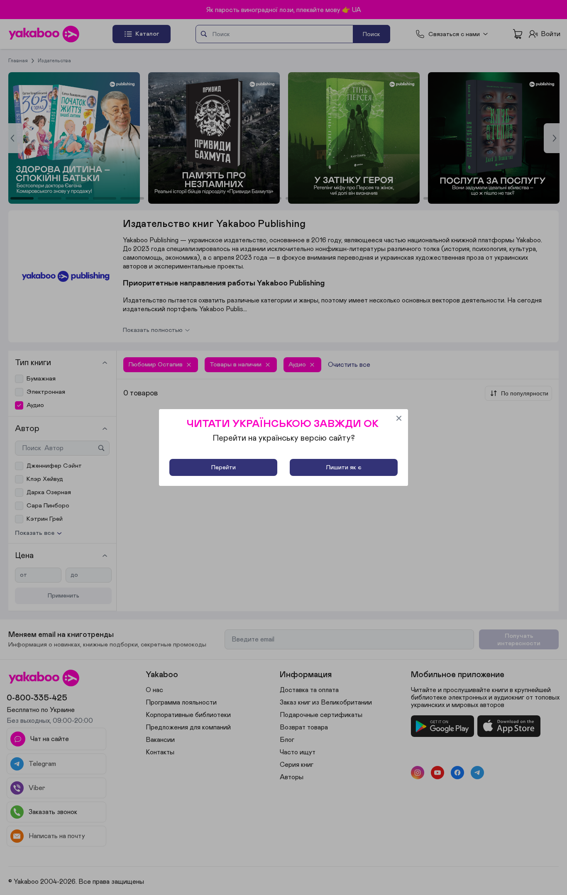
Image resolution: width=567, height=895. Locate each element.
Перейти (223, 467)
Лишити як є (344, 467)
